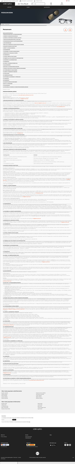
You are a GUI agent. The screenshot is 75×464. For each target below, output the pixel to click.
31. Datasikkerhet (6, 85)
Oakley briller (3, 404)
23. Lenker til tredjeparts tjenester (10, 71)
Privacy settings (4, 436)
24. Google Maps (6, 73)
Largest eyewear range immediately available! (10, 0)
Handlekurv (62, 4)
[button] (7, 4)
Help (51, 434)
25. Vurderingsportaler (7, 75)
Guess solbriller (39, 395)
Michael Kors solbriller (40, 394)
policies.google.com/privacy (8, 324)
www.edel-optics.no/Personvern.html (25, 95)
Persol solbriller (4, 395)
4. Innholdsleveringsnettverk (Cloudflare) (11, 39)
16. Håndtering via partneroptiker (10, 59)
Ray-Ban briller (4, 403)
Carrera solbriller (4, 396)
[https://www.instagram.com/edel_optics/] (68, 445)
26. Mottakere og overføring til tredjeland (11, 76)
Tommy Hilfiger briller (42, 407)
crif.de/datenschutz (39, 193)
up (73, 457)
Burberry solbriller (39, 398)
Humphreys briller (4, 406)
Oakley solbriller (4, 394)
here (29, 421)
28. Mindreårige (6, 80)
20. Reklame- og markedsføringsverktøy (11, 66)
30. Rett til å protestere (7, 83)
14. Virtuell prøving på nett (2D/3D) (9, 56)
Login (51, 4)
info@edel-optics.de (24, 98)
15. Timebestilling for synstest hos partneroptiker (13, 58)
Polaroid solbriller (4, 398)
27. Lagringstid (6, 78)
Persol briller (40, 403)
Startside (2, 24)
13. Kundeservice (6, 54)
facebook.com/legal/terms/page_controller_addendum (14, 309)
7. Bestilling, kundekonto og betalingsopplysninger (13, 44)
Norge (68, 0)
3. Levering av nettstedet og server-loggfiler (12, 37)
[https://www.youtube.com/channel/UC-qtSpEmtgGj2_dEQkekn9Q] (70, 445)
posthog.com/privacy (7, 281)
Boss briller (40, 406)
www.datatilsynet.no (61, 106)
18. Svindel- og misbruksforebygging (10, 63)
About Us (3, 434)
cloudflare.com (20, 133)
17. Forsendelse (6, 61)
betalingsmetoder (28, 436)
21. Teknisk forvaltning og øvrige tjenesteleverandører (14, 68)
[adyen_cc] (2, 445)
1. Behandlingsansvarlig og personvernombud (12, 34)
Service (26, 434)
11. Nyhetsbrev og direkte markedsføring (11, 51)
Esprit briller (40, 408)
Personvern (15, 457)
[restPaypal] (7, 445)
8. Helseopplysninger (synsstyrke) (10, 46)
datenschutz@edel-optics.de (40, 103)
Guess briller (40, 404)
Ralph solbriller (39, 396)
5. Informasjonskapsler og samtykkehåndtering (12, 41)
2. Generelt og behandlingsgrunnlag (10, 36)
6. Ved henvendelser (7, 42)
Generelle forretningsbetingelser (7, 457)
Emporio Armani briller (5, 408)
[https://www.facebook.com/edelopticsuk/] (65, 445)
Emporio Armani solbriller (41, 392)
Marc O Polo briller (4, 407)
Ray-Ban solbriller (4, 392)
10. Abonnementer (6, 49)
